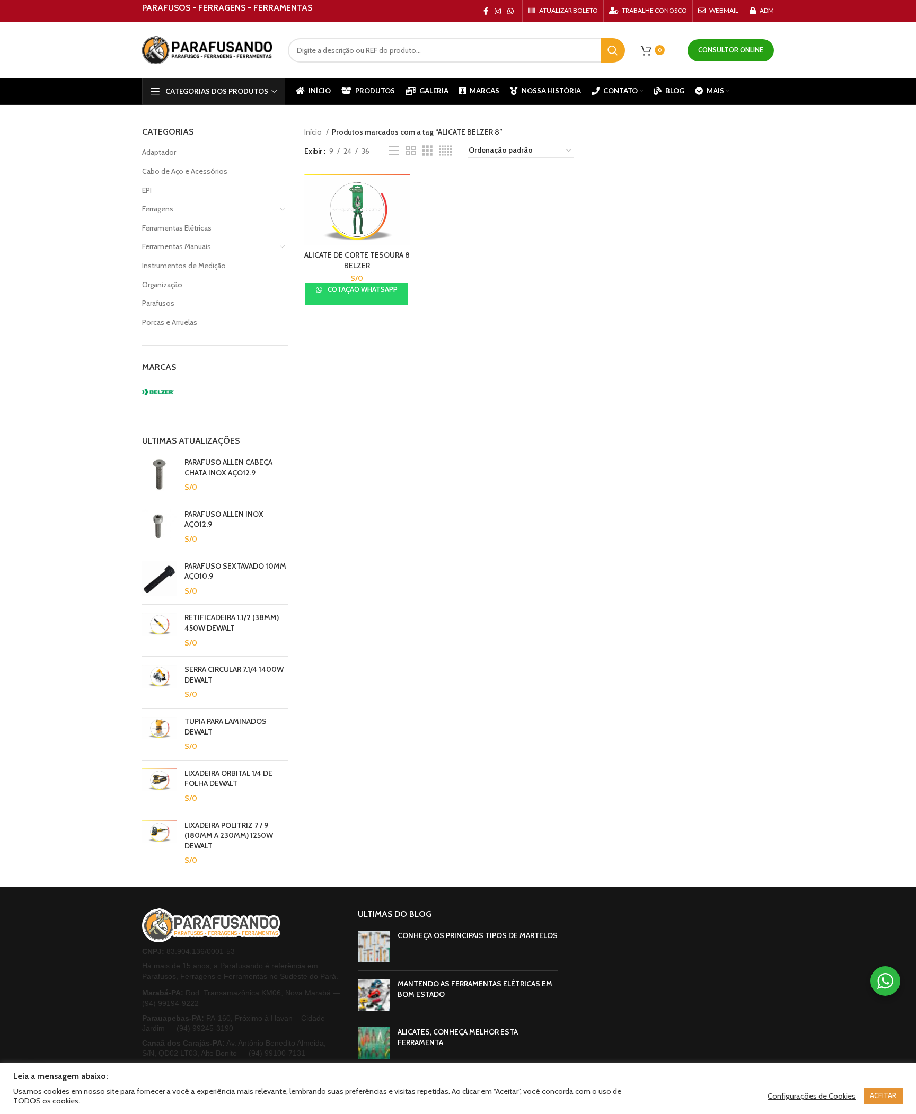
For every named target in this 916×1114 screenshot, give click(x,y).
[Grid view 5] (445, 150)
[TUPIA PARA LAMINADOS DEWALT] (159, 734)
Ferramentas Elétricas (177, 228)
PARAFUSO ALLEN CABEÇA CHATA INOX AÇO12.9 (228, 467)
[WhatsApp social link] (510, 11)
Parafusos (158, 303)
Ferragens (157, 209)
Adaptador (159, 152)
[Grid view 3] (427, 150)
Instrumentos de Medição (184, 265)
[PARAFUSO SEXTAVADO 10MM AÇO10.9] (159, 579)
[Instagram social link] (497, 11)
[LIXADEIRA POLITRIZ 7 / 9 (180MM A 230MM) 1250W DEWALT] (159, 843)
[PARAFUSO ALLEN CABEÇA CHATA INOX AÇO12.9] (159, 475)
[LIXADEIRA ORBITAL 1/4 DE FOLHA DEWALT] (159, 786)
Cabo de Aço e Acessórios (184, 171)
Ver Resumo (402, 192)
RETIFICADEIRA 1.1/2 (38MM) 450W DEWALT (231, 623)
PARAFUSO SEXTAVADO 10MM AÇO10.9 (235, 571)
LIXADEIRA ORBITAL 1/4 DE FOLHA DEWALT (228, 778)
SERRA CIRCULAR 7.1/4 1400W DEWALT (234, 675)
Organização (162, 284)
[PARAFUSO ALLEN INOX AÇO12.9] (159, 527)
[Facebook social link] (485, 11)
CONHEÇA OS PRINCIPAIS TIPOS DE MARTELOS (478, 935)
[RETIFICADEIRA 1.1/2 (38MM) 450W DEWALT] (159, 630)
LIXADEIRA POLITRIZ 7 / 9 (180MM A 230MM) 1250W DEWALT (228, 835)
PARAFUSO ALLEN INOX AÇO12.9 (223, 519)
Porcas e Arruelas (169, 322)
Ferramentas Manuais (176, 246)
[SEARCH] (613, 50)
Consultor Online (730, 50)
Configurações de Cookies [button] (812, 1096)
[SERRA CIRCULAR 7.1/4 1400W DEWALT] (159, 682)
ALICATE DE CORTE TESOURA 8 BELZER (357, 260)
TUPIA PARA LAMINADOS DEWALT (225, 727)
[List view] (394, 150)
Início (313, 132)
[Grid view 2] (411, 150)
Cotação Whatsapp (362, 289)
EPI (147, 190)
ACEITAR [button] (883, 1095)
